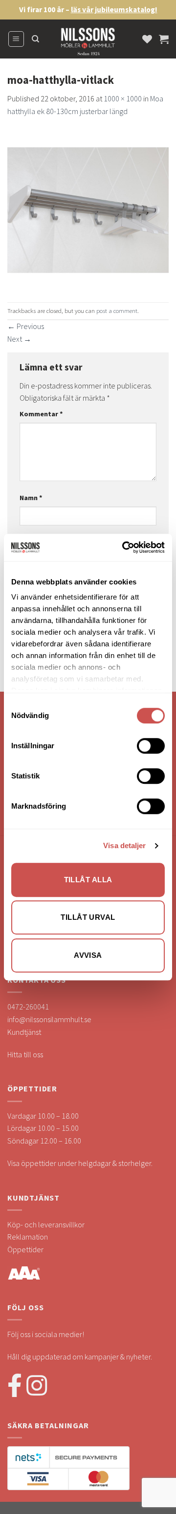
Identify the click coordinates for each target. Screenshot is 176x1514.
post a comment (116, 310)
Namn (31, 497)
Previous (25, 326)
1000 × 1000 (123, 98)
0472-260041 (28, 1006)
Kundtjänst (24, 1032)
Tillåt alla (88, 879)
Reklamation (27, 1237)
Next (19, 339)
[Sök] (35, 39)
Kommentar (41, 413)
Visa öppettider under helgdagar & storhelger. (80, 1163)
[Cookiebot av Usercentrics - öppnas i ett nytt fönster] (124, 547)
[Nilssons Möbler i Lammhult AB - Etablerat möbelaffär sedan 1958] (88, 43)
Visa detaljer (124, 845)
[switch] (151, 746)
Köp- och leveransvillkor (46, 1224)
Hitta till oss (25, 1054)
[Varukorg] (164, 39)
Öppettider (25, 1249)
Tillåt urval (88, 917)
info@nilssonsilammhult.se (49, 1019)
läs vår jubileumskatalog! (114, 9)
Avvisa (88, 955)
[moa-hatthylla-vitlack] (88, 209)
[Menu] (16, 39)
